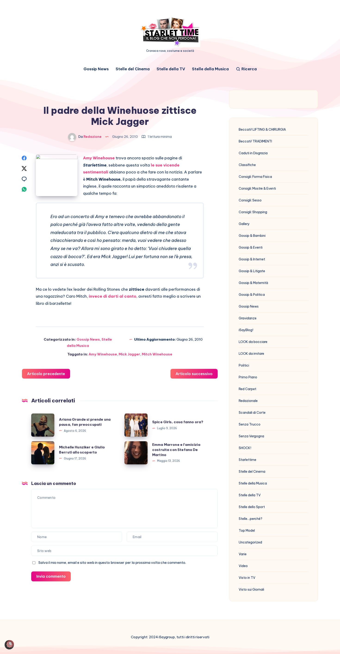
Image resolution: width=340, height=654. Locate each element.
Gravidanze (248, 318)
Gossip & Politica (252, 295)
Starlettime (247, 460)
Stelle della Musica (210, 69)
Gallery (244, 224)
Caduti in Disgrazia (253, 153)
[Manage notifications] (10, 644)
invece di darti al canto (112, 296)
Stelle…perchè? (250, 519)
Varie (243, 554)
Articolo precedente (46, 373)
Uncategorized (250, 542)
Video (243, 566)
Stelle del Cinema (133, 69)
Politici (244, 365)
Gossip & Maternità (253, 283)
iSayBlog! (246, 330)
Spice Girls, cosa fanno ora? (177, 422)
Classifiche (247, 165)
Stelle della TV (171, 69)
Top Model (247, 530)
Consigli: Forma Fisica (255, 177)
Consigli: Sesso (250, 200)
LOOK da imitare (251, 354)
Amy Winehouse (103, 354)
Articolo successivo (194, 373)
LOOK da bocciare (253, 342)
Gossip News (96, 69)
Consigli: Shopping (253, 212)
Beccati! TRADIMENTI (255, 141)
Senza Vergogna (251, 436)
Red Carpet (247, 389)
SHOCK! (245, 448)
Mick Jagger (129, 354)
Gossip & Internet (252, 259)
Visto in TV (247, 578)
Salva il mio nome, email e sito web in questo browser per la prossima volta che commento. (112, 562)
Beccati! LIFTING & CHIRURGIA (262, 129)
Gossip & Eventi (251, 247)
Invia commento (51, 576)
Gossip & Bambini (252, 236)
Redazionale (248, 401)
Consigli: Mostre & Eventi (257, 188)
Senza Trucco (249, 424)
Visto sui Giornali (251, 589)
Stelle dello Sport (252, 507)
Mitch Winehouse (157, 354)
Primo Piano (248, 377)
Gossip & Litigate (252, 271)
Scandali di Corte (252, 412)
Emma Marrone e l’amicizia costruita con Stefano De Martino (176, 449)
